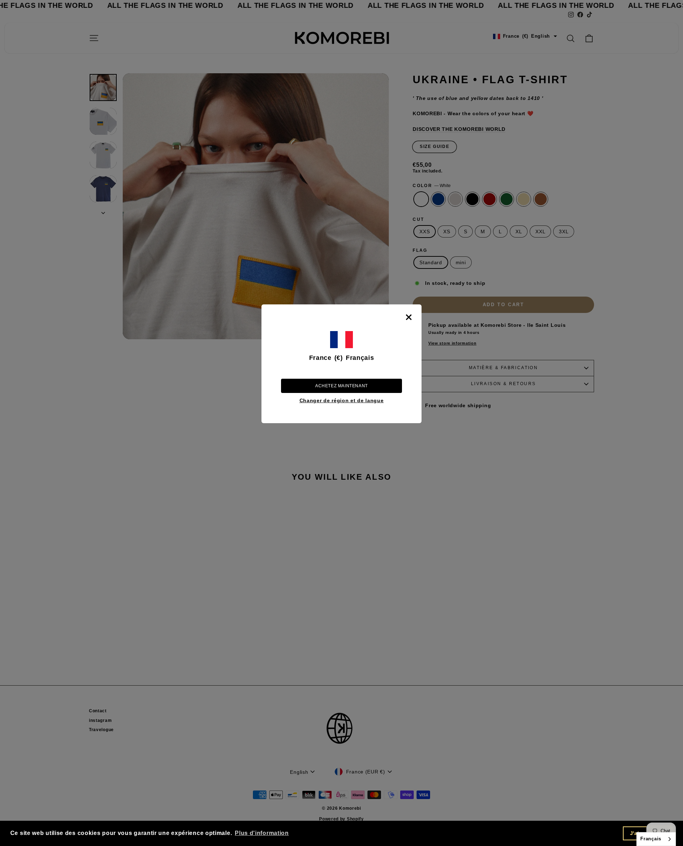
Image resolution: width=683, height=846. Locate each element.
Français (650, 838)
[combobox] (656, 839)
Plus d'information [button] (262, 833)
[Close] (408, 317)
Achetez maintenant (341, 385)
